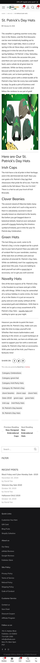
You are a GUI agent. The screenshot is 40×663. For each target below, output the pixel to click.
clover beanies (8, 393)
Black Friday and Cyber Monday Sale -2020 (20, 474)
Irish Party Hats (17, 403)
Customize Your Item (9, 520)
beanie (13, 224)
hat (26, 179)
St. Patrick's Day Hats (11, 413)
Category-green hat (10, 378)
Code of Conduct (8, 591)
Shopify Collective (8, 533)
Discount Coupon (8, 614)
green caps (18, 398)
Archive (27, 367)
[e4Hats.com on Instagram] (8, 649)
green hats (29, 398)
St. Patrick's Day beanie (12, 408)
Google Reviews (8, 556)
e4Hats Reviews (8, 551)
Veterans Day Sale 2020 (12, 485)
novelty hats (24, 311)
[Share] (14, 361)
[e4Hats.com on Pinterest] (5, 649)
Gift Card (5, 524)
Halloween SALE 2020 (11, 495)
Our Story (5, 547)
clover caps (21, 393)
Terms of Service (8, 578)
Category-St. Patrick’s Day (13, 388)
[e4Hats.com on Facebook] (2, 649)
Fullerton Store (7, 560)
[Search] (32, 7)
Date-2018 (7, 398)
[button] (35, 449)
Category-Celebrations (11, 373)
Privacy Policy (7, 573)
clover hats (32, 393)
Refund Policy (7, 582)
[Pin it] (23, 361)
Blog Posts (6, 529)
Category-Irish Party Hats (13, 383)
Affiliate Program (8, 618)
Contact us (6, 605)
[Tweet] (19, 361)
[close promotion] (37, 2)
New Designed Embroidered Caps (12, 433)
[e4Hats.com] (14, 7)
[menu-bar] (4, 7)
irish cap (5, 403)
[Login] (28, 7)
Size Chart (6, 609)
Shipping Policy (8, 587)
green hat (26, 269)
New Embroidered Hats (27, 433)
